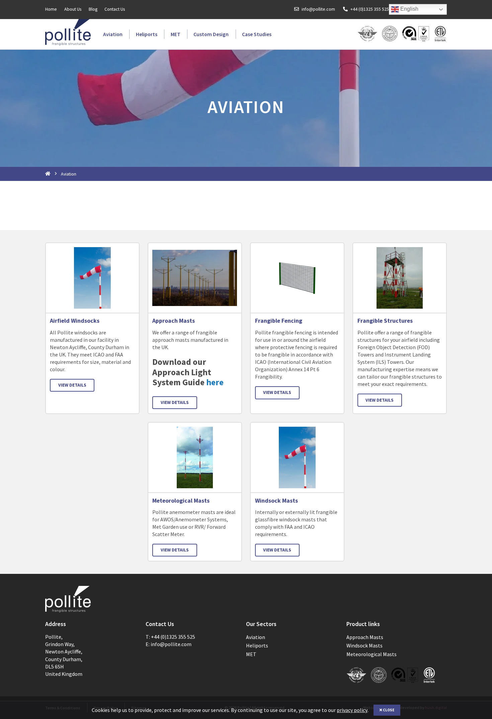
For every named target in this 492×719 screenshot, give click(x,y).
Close (388, 710)
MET (175, 34)
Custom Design (211, 34)
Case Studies (256, 34)
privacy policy (352, 710)
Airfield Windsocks (74, 320)
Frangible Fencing (278, 320)
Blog (93, 9)
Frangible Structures (385, 320)
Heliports (146, 34)
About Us (72, 9)
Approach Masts (173, 320)
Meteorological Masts (181, 500)
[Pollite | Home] (68, 32)
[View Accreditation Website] (416, 34)
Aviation (112, 34)
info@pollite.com (318, 9)
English (408, 9)
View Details (72, 385)
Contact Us (114, 9)
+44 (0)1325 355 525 (369, 9)
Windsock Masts (276, 500)
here (215, 382)
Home (51, 9)
